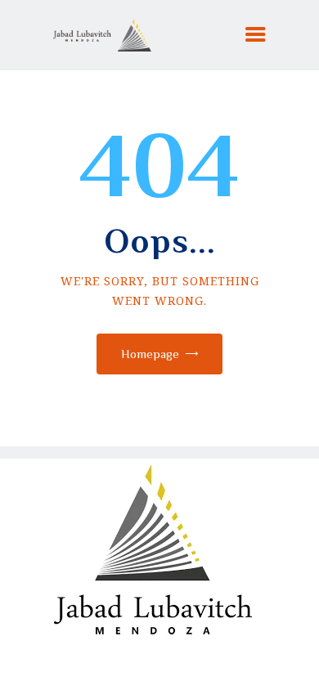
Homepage (150, 354)
